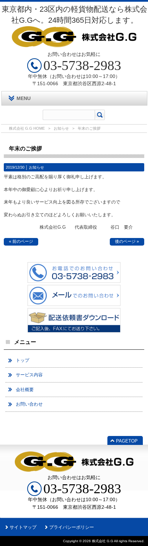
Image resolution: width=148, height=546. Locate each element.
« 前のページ (21, 241)
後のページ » (127, 241)
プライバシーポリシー (71, 527)
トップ (22, 360)
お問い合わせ (29, 404)
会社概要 (25, 389)
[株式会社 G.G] (74, 44)
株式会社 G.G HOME (27, 128)
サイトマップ (23, 527)
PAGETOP (127, 441)
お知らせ (61, 128)
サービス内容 (29, 374)
